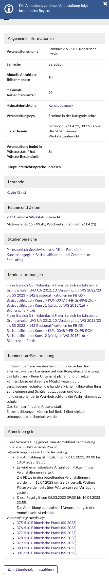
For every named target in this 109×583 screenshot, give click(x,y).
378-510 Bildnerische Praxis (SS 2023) (46, 538)
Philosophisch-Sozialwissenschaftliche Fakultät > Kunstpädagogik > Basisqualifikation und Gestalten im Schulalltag (48, 255)
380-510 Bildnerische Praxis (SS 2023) (46, 548)
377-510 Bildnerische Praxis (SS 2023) (46, 533)
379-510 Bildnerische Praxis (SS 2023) (46, 543)
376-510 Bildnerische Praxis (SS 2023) (46, 528)
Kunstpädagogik (60, 105)
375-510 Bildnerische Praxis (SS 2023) (46, 523)
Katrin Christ (16, 192)
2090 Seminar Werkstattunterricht (33, 217)
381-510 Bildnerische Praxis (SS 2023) (46, 553)
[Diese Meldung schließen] (105, 3)
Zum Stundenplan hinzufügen (31, 569)
